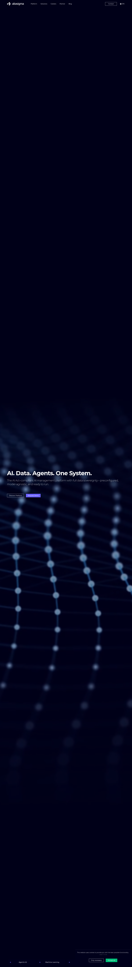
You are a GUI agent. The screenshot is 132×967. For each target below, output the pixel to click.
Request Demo (33, 495)
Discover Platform (15, 495)
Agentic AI (23, 962)
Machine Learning (52, 962)
